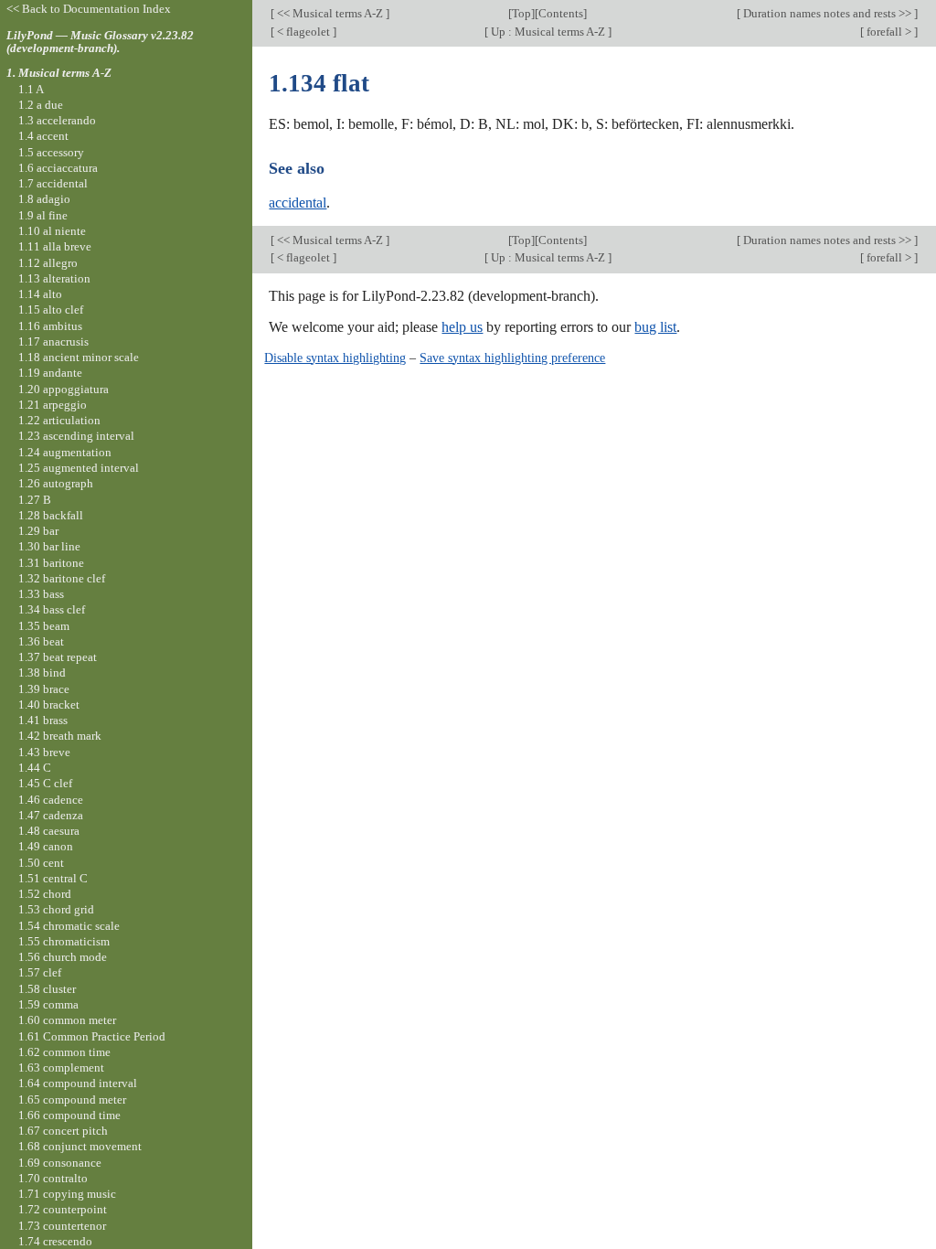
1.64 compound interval (77, 1083)
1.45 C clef (45, 783)
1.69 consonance (59, 1162)
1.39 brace (43, 689)
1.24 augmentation (65, 452)
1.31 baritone (51, 563)
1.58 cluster (47, 989)
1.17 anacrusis (53, 341)
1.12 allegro (48, 263)
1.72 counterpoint (62, 1209)
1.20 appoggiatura (63, 389)
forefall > (889, 31)
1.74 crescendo (55, 1241)
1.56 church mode (62, 957)
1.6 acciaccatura (58, 168)
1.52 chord (44, 894)
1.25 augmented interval (78, 468)
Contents (560, 13)
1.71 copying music (67, 1194)
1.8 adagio (44, 199)
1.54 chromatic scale (69, 926)
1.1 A (31, 89)
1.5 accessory (51, 152)
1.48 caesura (49, 831)
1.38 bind (42, 672)
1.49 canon (45, 846)
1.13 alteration (54, 278)
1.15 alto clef (50, 309)
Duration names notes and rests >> (827, 13)
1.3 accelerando (57, 120)
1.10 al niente (52, 231)
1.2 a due (40, 105)
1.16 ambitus (50, 326)
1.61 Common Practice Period (91, 1036)
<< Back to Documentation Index (88, 9)
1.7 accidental (53, 183)
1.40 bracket (49, 704)
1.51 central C (53, 878)
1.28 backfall (50, 515)
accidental (297, 202)
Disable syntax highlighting (335, 357)
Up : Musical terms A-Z (548, 31)
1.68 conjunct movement (80, 1146)
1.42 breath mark (59, 735)
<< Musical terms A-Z (330, 13)
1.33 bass (41, 594)
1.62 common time (64, 1052)
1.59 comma (48, 1004)
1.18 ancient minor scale (78, 357)
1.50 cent (41, 863)
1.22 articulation (59, 420)
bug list (655, 327)
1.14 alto (40, 294)
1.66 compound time (69, 1115)
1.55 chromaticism (64, 941)
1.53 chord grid (56, 909)
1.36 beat (41, 641)
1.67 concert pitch (63, 1130)
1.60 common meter (67, 1020)
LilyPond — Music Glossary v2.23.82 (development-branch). (100, 42)
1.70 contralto (53, 1178)
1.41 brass (43, 720)
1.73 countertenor (62, 1226)
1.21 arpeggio (52, 404)
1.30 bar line (49, 546)
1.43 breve (44, 752)
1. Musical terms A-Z (59, 73)
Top (521, 13)
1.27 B (34, 500)
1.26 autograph (55, 483)
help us (462, 327)
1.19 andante (50, 372)
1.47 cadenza (50, 815)
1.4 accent (43, 136)
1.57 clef (39, 972)
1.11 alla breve (54, 246)
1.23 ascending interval (76, 436)
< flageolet (303, 31)
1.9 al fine (43, 215)
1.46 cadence (50, 799)
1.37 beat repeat (57, 657)
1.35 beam (43, 626)
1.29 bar (38, 531)
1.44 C (34, 767)
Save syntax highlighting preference (512, 357)
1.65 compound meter (72, 1099)
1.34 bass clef (51, 609)
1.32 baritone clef (61, 578)
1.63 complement (61, 1067)
